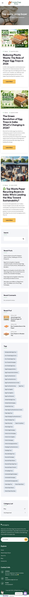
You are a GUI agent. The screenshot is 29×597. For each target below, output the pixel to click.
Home (5, 17)
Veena (6, 51)
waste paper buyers (9, 487)
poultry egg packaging (10, 430)
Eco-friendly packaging (10, 362)
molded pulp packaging (10, 403)
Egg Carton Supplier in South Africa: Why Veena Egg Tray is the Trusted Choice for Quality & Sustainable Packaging (14, 272)
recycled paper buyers (10, 460)
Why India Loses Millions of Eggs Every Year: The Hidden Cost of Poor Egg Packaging (13, 283)
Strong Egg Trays (9, 470)
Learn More (9, 81)
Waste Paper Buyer (6, 552)
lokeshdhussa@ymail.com (11, 579)
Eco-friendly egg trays (10, 359)
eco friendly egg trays (10, 365)
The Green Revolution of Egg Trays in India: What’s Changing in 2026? (13, 122)
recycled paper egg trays (10, 463)
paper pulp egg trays (9, 419)
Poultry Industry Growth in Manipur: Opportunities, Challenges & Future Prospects (13, 257)
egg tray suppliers (9, 392)
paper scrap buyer (19, 423)
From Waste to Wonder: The (18, 334)
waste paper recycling (10, 491)
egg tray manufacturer (10, 375)
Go (26, 539)
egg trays (21, 386)
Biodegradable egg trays (10, 352)
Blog (5, 508)
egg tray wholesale (9, 396)
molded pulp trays (9, 406)
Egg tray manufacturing (10, 386)
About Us (3, 555)
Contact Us (4, 561)
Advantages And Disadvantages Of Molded (16, 319)
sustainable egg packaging (11, 474)
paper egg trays (8, 413)
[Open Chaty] (25, 593)
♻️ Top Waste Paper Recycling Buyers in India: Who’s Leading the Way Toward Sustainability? (14, 194)
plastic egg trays (9, 426)
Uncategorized (7, 512)
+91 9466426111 (9, 584)
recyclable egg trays (9, 453)
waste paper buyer (19, 484)
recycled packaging (9, 457)
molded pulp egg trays (10, 399)
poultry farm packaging (10, 433)
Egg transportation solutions (11, 372)
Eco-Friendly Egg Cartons (10, 355)
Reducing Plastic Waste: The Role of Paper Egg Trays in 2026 (13, 59)
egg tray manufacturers (10, 379)
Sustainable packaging (10, 477)
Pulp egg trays (8, 450)
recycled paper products (10, 467)
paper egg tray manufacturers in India (13, 409)
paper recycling (8, 423)
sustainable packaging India (11, 480)
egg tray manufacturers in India (12, 382)
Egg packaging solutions (10, 369)
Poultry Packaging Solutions (11, 443)
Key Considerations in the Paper (18, 327)
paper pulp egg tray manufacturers (13, 416)
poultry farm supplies (10, 436)
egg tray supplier (9, 389)
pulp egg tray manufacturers (11, 447)
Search (6, 233)
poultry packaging (9, 440)
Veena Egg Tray (8, 484)
